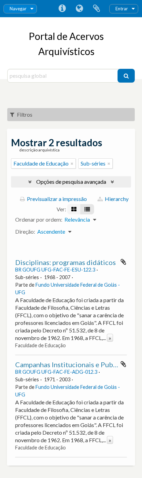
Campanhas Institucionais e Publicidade (76, 364)
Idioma (79, 8)
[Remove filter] (72, 163)
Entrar (121, 8)
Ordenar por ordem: (38, 219)
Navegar (18, 8)
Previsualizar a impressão (56, 198)
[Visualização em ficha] (74, 209)
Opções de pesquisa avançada (71, 181)
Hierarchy (116, 198)
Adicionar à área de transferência (123, 261)
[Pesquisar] (126, 76)
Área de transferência (96, 8)
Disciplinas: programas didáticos (65, 262)
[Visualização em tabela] (87, 209)
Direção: (25, 231)
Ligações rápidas (62, 8)
